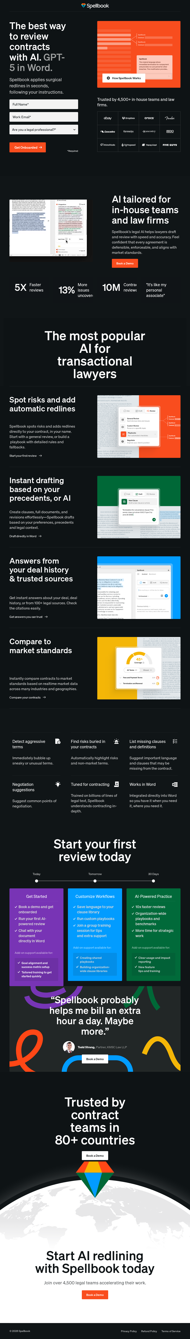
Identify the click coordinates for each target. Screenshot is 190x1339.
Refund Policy (149, 1331)
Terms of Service (171, 1331)
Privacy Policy (129, 1331)
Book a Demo (125, 263)
